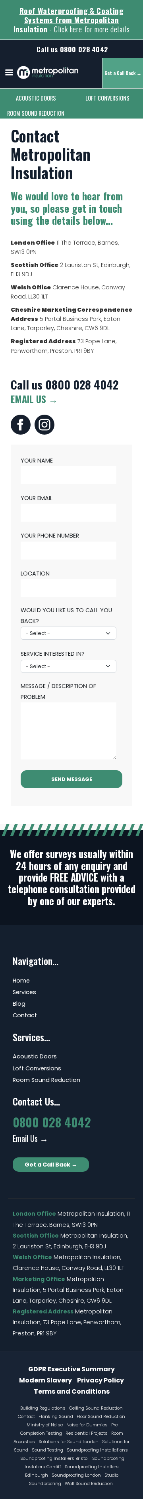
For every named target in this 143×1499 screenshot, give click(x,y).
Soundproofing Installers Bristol (54, 1458)
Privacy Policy (100, 1380)
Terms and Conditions (72, 1391)
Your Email (36, 498)
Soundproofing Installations (97, 1450)
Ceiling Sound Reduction (96, 1408)
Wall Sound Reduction (89, 1483)
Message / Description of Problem (58, 691)
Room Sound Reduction (35, 113)
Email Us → (34, 399)
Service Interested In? (53, 654)
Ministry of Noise (45, 1425)
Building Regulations (43, 1408)
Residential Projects (87, 1433)
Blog (19, 1004)
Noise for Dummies (87, 1425)
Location (35, 573)
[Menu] (8, 73)
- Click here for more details (72, 20)
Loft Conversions (107, 98)
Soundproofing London (76, 1475)
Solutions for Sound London (69, 1441)
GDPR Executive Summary (71, 1369)
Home (21, 981)
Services (24, 992)
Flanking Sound (56, 1416)
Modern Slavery (45, 1380)
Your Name (37, 461)
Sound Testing (47, 1450)
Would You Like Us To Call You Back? (66, 615)
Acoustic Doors (36, 98)
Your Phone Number (50, 536)
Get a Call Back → (51, 1165)
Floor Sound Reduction (101, 1416)
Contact (25, 1015)
